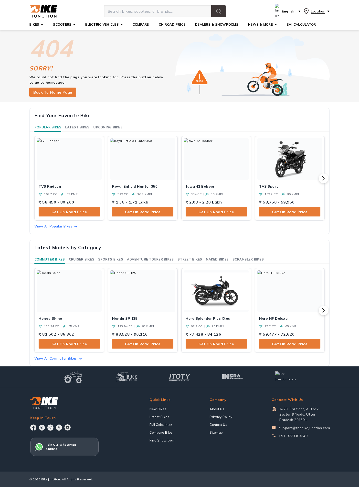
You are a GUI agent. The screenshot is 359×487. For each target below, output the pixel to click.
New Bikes (158, 409)
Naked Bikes (217, 259)
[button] (218, 11)
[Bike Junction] (43, 11)
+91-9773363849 (293, 436)
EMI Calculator (160, 425)
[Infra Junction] (232, 377)
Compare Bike (160, 432)
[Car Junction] (285, 376)
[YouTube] (67, 427)
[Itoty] (179, 376)
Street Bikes (190, 259)
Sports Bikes (110, 259)
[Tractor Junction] (73, 376)
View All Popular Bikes (53, 226)
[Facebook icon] (33, 427)
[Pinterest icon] (42, 427)
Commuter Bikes (49, 259)
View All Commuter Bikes (55, 358)
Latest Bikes (77, 127)
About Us (217, 409)
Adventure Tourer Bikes (150, 259)
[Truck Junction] (126, 377)
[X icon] (59, 427)
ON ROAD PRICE (172, 24)
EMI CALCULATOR (301, 24)
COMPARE (141, 24)
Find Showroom (162, 440)
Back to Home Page (52, 92)
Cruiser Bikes (81, 259)
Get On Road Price (69, 212)
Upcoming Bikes (108, 127)
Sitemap (216, 432)
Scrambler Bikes (248, 259)
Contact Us (218, 425)
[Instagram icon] (50, 427)
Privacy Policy (221, 417)
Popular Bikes (47, 127)
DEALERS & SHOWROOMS (216, 24)
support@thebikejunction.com (304, 428)
